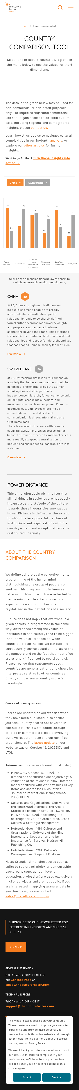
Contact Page (21, 980)
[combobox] (39, 183)
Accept (27, 1077)
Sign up (16, 946)
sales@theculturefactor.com (27, 896)
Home (25, 26)
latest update (44, 742)
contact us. (39, 127)
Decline (56, 1077)
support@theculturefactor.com (30, 1006)
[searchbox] (52, 182)
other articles (35, 145)
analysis (56, 140)
